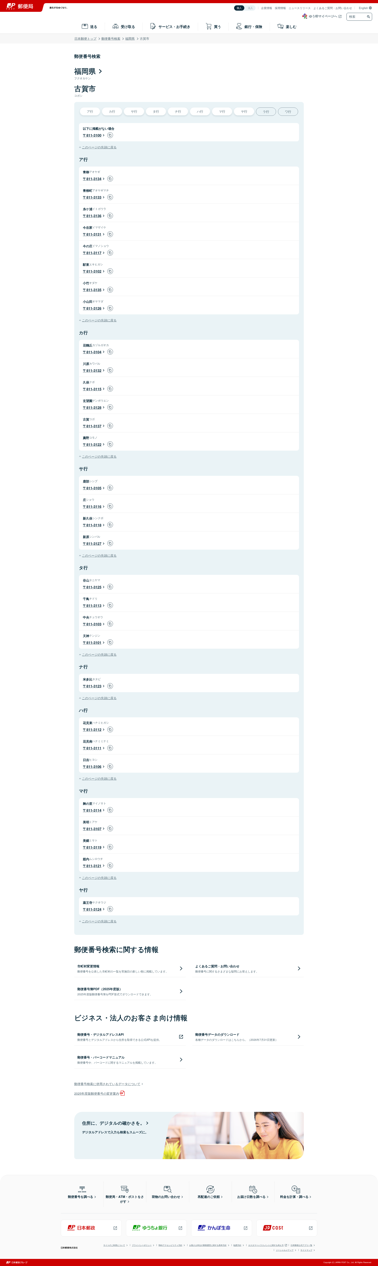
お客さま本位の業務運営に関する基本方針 (208, 1245)
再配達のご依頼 (209, 1196)
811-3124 (93, 909)
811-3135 (93, 289)
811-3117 (93, 252)
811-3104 (93, 352)
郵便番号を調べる (80, 1196)
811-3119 (93, 847)
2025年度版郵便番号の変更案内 (96, 1093)
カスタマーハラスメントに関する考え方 (266, 1245)
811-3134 (93, 178)
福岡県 (130, 38)
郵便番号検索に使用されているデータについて (107, 1084)
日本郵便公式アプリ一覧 (301, 1245)
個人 (239, 7)
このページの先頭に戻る (99, 147)
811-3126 (93, 308)
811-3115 (93, 389)
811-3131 (93, 234)
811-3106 (93, 766)
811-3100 (93, 135)
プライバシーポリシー (142, 1245)
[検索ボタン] (369, 16)
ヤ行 (244, 111)
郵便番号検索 (110, 38)
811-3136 (93, 215)
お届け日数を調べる (251, 1196)
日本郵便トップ (85, 38)
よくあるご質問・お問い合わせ (332, 8)
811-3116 (93, 506)
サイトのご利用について (114, 1245)
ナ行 (178, 111)
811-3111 (93, 748)
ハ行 (200, 111)
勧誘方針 (237, 1245)
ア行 (90, 111)
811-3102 (93, 271)
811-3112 (93, 729)
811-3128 (93, 407)
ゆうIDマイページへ (323, 16)
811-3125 (93, 587)
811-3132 (93, 370)
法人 (250, 7)
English (363, 8)
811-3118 (93, 525)
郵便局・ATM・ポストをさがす (125, 1199)
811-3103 (93, 624)
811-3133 (93, 197)
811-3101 (93, 642)
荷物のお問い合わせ (166, 1196)
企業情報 (266, 8)
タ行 (156, 111)
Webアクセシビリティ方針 (170, 1245)
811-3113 (93, 605)
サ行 (134, 111)
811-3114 (93, 810)
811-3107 (93, 828)
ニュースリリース (300, 8)
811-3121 (93, 865)
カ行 (112, 111)
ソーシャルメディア (285, 1250)
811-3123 (93, 686)
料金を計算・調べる (294, 1196)
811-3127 (93, 543)
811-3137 (93, 426)
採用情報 (280, 8)
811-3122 (93, 444)
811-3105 (93, 488)
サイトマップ (306, 1250)
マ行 (222, 111)
